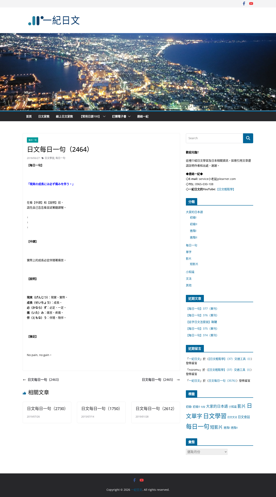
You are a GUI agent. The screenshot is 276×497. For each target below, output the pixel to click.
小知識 (190, 272)
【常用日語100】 (90, 116)
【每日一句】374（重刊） (202, 335)
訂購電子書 (119, 116)
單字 (189, 252)
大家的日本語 (194, 212)
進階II (193, 237)
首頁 (29, 116)
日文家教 (44, 116)
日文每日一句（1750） (101, 408)
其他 (189, 285)
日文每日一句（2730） (47, 408)
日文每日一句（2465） (158, 379)
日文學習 (49, 158)
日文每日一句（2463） (44, 379)
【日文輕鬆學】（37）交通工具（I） (230, 359)
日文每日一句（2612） (156, 408)
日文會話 (244, 417)
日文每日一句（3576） (222, 380)
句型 (203, 406)
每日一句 (32, 140)
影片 (189, 258)
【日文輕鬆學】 (226, 189)
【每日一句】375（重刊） (202, 328)
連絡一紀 (143, 116)
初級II (193, 224)
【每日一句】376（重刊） (202, 315)
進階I (193, 231)
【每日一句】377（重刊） (202, 308)
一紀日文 (194, 359)
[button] (103, 116)
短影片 (194, 264)
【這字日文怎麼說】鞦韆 (201, 322)
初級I (193, 217)
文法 (189, 278)
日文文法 (232, 417)
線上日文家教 (64, 116)
